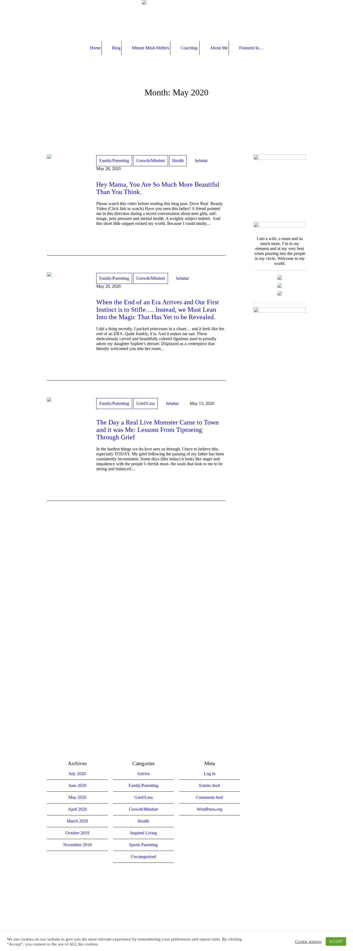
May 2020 (77, 797)
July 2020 (77, 773)
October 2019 (77, 833)
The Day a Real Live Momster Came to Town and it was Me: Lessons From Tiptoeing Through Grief (157, 430)
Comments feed (209, 797)
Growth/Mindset (150, 160)
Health (178, 160)
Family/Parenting (114, 160)
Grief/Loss (145, 403)
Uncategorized (143, 856)
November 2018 (77, 844)
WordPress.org (209, 809)
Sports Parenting (143, 844)
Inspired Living (143, 833)
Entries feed (209, 785)
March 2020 (77, 821)
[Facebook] (160, 893)
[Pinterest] (192, 893)
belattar (201, 160)
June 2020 (77, 785)
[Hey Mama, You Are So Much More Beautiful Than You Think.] (67, 174)
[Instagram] (176, 893)
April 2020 (77, 809)
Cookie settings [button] (308, 941)
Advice (143, 773)
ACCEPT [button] (336, 941)
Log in (209, 773)
